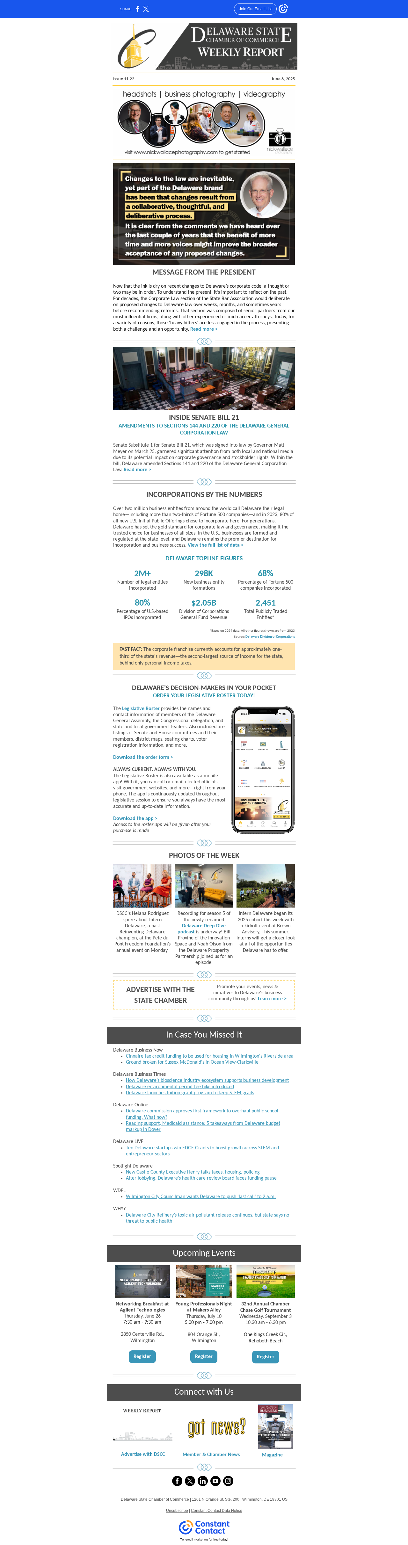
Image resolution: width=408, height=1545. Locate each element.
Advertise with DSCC (143, 1454)
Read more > (204, 329)
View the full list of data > (216, 545)
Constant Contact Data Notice (216, 1510)
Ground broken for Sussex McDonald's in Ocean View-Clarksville (192, 1062)
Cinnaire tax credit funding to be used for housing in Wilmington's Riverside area (210, 1056)
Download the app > (135, 818)
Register (142, 1356)
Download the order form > (143, 757)
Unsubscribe (177, 1510)
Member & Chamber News (211, 1454)
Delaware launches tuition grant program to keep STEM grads (190, 1093)
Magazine (272, 1455)
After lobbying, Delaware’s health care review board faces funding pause (201, 1178)
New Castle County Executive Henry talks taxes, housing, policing (193, 1172)
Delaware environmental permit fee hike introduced (180, 1086)
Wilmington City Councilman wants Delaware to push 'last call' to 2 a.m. (201, 1196)
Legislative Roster (141, 708)
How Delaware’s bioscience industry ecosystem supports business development (207, 1080)
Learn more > (272, 999)
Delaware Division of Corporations (270, 637)
